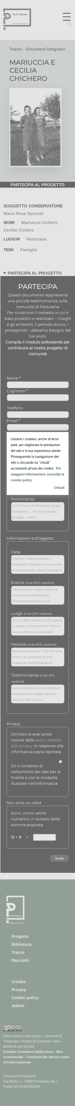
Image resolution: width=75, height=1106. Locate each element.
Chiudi (59, 488)
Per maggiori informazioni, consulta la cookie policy (37, 474)
